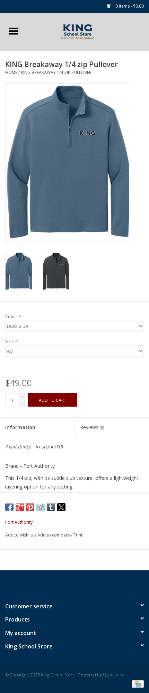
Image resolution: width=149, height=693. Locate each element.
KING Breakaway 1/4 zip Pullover (56, 72)
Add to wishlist (20, 535)
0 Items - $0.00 (129, 6)
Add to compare (54, 535)
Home (11, 72)
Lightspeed (114, 675)
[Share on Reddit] (40, 507)
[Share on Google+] (20, 507)
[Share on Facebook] (9, 507)
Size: (11, 341)
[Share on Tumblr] (51, 507)
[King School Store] (88, 31)
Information (20, 427)
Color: (13, 317)
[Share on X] (61, 507)
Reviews (92, 427)
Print (77, 535)
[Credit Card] (137, 683)
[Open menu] (13, 31)
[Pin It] (30, 507)
